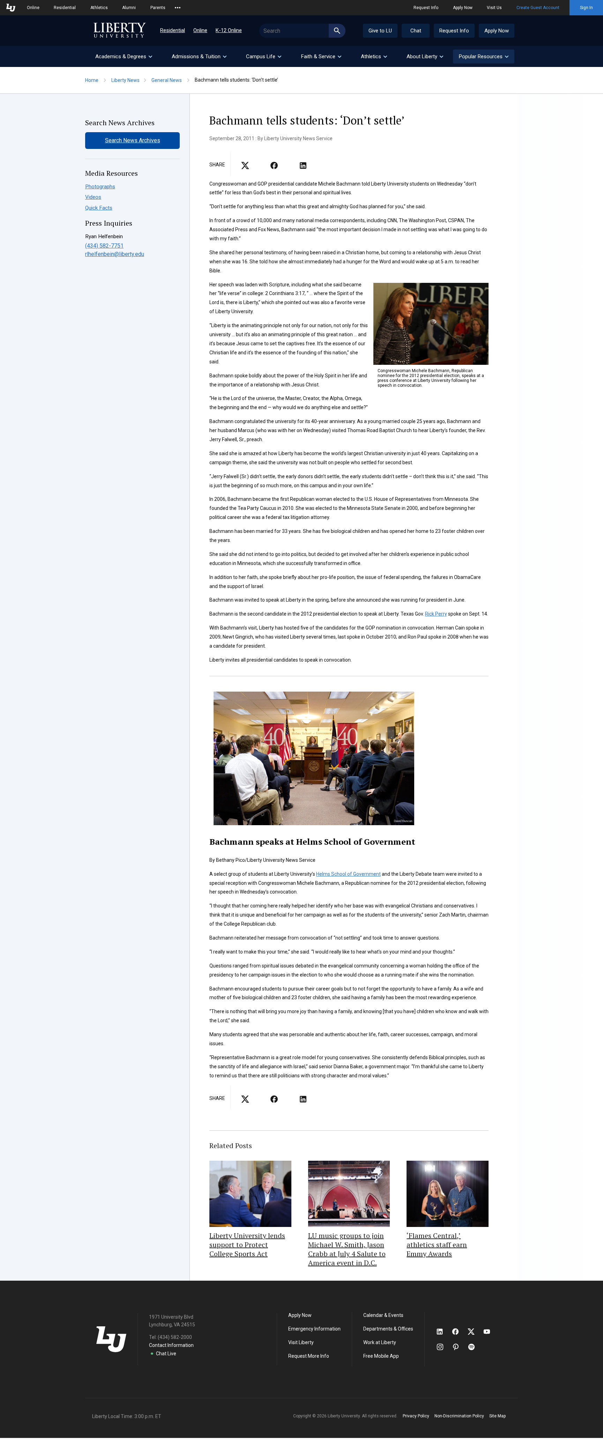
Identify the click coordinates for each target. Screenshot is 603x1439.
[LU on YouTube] (490, 1331)
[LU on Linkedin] (443, 1331)
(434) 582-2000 (175, 1337)
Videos (93, 197)
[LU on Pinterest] (459, 1347)
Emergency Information (314, 1329)
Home (91, 80)
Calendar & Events (383, 1315)
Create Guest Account (537, 7)
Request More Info (308, 1356)
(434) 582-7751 (104, 245)
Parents (157, 7)
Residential (65, 7)
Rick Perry (436, 614)
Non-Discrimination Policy (459, 1416)
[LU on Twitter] (474, 1331)
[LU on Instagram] (443, 1347)
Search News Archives (132, 140)
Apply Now (462, 7)
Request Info (426, 7)
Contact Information (171, 1345)
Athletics (99, 7)
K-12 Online (229, 30)
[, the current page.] (245, 167)
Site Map (497, 1416)
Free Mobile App (381, 1356)
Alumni (129, 7)
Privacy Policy (416, 1416)
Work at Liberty (379, 1342)
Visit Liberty (301, 1342)
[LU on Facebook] (459, 1331)
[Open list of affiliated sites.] (177, 7)
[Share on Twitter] (274, 167)
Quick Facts (98, 208)
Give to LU (380, 31)
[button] (483, 56)
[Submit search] (337, 31)
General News (166, 80)
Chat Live (166, 1353)
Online (33, 7)
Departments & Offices (388, 1329)
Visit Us (494, 7)
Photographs (100, 186)
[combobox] (302, 31)
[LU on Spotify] (474, 1347)
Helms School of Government (348, 874)
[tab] (123, 56)
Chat (415, 31)
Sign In (586, 7)
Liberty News (125, 80)
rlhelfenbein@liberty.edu (114, 254)
